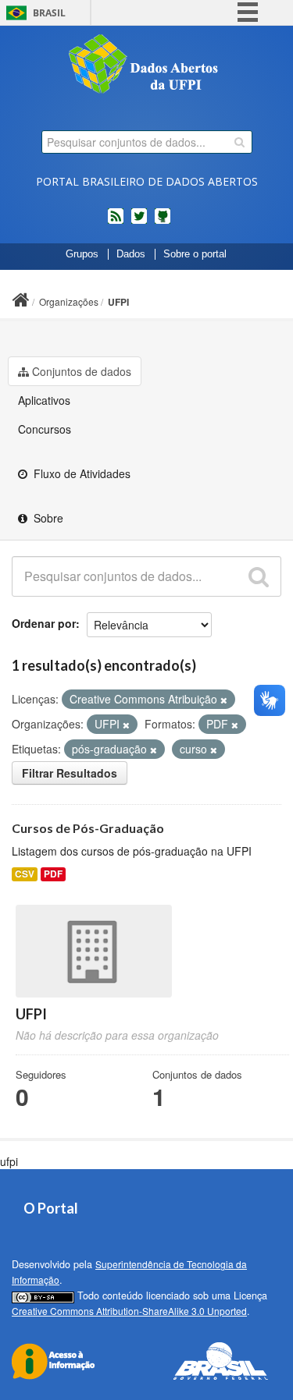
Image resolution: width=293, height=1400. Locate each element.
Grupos (82, 254)
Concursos (44, 429)
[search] (239, 142)
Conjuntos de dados (81, 371)
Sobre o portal (195, 254)
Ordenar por (44, 623)
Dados (130, 254)
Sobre (46, 518)
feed (115, 222)
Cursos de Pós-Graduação (88, 828)
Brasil (49, 12)
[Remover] (223, 699)
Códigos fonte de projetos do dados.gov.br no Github (162, 222)
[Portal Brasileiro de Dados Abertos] (147, 65)
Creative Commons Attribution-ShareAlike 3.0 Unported (129, 1310)
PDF (53, 874)
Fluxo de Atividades (80, 473)
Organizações (68, 301)
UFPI (118, 302)
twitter (139, 222)
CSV (24, 874)
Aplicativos (44, 400)
